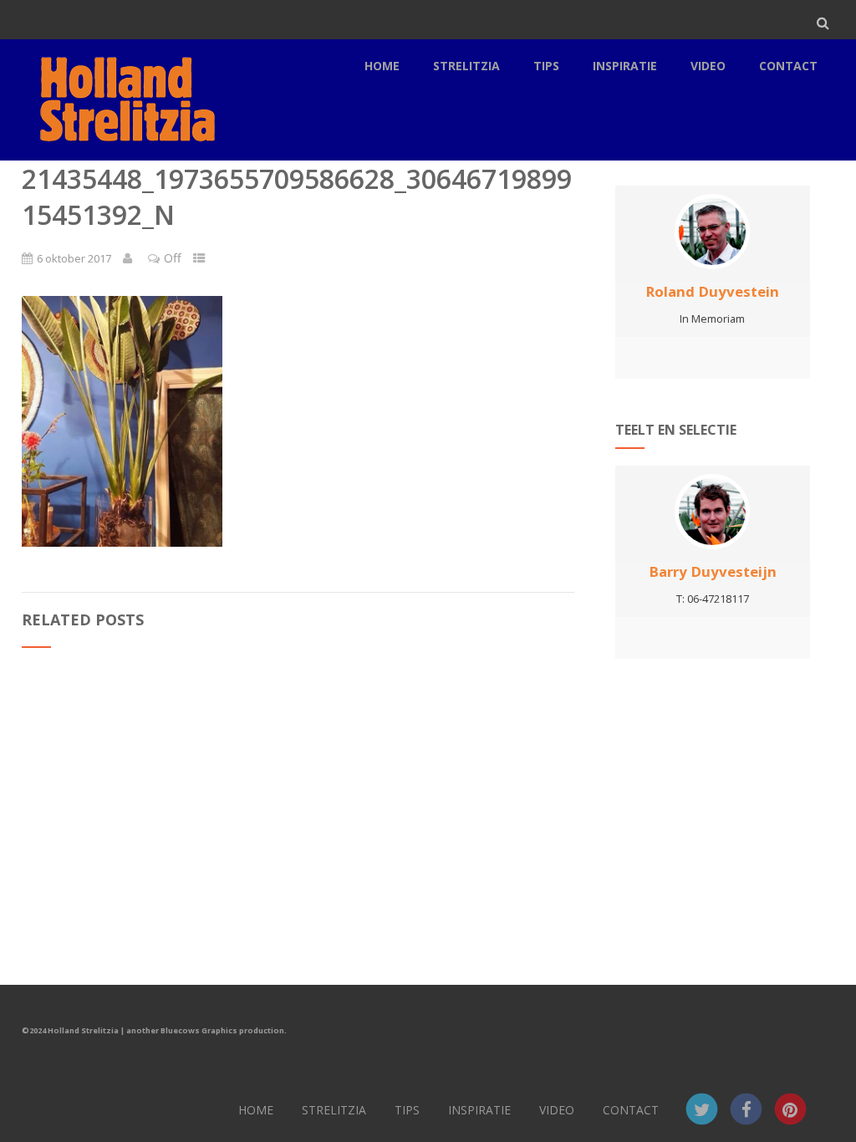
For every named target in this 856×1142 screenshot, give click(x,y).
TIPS (546, 66)
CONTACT (788, 66)
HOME (382, 66)
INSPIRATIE (625, 66)
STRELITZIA (466, 66)
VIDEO (708, 66)
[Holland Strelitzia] (124, 151)
